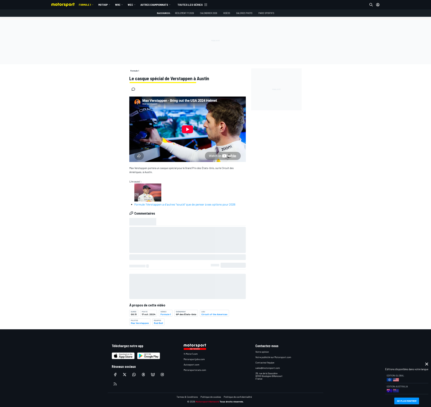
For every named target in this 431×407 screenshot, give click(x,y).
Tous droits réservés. (232, 401)
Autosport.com (191, 364)
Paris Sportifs (266, 13)
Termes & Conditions (187, 396)
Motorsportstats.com (195, 369)
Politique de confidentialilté (238, 396)
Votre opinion (262, 351)
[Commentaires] (134, 89)
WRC (117, 4)
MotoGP (103, 4)
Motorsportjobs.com (194, 359)
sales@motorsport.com (267, 367)
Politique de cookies (211, 396)
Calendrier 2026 (208, 13)
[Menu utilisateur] (377, 4)
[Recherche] (371, 4)
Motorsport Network (207, 401)
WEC (130, 4)
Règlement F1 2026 (184, 13)
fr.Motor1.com (191, 353)
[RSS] (115, 384)
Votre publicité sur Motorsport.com (273, 357)
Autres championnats (154, 4)
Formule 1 (85, 4)
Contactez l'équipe (264, 362)
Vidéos (226, 13)
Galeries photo (244, 13)
